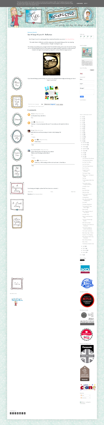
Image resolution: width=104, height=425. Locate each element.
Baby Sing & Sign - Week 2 (87, 232)
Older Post (73, 191)
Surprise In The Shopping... (87, 234)
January (84, 252)
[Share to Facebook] (61, 104)
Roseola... (84, 188)
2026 (83, 116)
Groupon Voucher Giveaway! (86, 170)
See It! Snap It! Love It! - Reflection (87, 195)
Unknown (33, 113)
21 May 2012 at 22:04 (43, 160)
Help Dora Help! (85, 192)
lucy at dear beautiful (35, 149)
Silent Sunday (85, 209)
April (84, 246)
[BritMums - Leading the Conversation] (87, 403)
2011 (82, 254)
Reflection (33, 106)
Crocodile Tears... (86, 214)
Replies (33, 137)
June (84, 154)
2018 (82, 128)
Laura (33, 104)
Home (52, 191)
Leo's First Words (85, 164)
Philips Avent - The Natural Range (88, 176)
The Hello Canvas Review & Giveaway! (88, 225)
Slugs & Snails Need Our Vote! (87, 217)
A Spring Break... (85, 197)
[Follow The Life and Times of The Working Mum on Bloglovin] (50, 105)
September (85, 148)
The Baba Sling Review (87, 204)
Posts (83, 395)
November (85, 144)
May (84, 156)
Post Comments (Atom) (37, 194)
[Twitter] (81, 38)
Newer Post (30, 191)
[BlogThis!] (58, 104)
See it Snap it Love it (40, 106)
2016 (83, 132)
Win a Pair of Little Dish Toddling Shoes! (87, 200)
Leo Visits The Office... (87, 162)
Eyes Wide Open (85, 190)
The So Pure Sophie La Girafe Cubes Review (87, 228)
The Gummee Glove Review (88, 158)
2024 (83, 120)
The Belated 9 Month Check (88, 243)
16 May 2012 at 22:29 (39, 122)
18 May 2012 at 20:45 (39, 130)
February (85, 250)
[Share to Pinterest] (62, 104)
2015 (82, 134)
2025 (83, 118)
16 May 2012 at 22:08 (39, 113)
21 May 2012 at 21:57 (44, 149)
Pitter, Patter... (85, 241)
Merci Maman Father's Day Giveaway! (87, 237)
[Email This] (57, 104)
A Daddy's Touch (85, 186)
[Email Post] (42, 104)
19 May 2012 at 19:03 (43, 139)
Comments (84, 397)
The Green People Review (87, 166)
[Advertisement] (16, 53)
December (85, 142)
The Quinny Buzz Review (87, 160)
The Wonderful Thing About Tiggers (86, 207)
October (84, 146)
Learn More (80, 3)
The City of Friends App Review (87, 220)
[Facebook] (85, 38)
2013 (82, 138)
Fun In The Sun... (85, 168)
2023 (83, 122)
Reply (32, 117)
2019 (83, 126)
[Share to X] (59, 104)
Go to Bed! (84, 202)
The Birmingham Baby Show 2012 (88, 181)
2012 (82, 140)
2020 (83, 124)
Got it (85, 3)
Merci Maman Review (86, 239)
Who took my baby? (86, 222)
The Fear (84, 178)
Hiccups (32, 130)
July (83, 152)
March (84, 248)
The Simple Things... (86, 173)
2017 (82, 130)
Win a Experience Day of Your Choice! (87, 212)
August (84, 150)
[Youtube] (88, 38)
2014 (83, 136)
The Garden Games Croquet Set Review (86, 184)
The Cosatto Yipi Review (87, 231)
